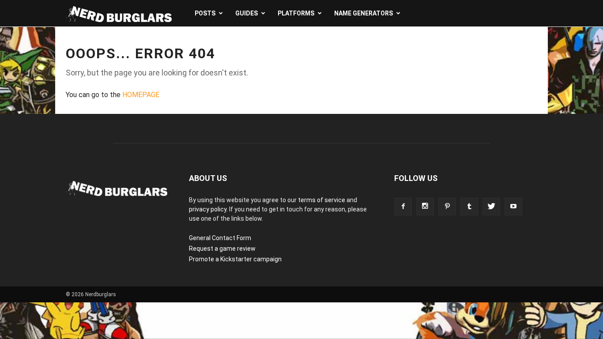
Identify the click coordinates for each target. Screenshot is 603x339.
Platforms (296, 13)
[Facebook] (403, 206)
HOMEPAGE (140, 94)
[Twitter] (491, 206)
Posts (205, 13)
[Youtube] (513, 206)
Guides (246, 13)
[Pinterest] (447, 206)
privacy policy (207, 209)
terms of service (321, 199)
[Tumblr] (469, 206)
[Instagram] (425, 206)
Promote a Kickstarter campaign (235, 259)
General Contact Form (220, 237)
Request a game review (222, 248)
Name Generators (363, 13)
